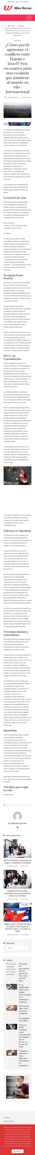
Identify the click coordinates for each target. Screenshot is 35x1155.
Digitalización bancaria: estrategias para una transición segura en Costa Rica (17, 893)
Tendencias (17, 40)
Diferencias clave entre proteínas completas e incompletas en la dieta (24, 1013)
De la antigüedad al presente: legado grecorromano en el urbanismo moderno (25, 993)
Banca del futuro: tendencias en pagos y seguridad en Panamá (17, 861)
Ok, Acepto (17, 1151)
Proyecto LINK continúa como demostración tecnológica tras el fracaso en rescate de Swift (25, 1036)
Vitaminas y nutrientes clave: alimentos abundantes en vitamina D (24, 1058)
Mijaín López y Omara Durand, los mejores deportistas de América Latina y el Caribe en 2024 (17, 928)
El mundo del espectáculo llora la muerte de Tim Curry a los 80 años (24, 972)
